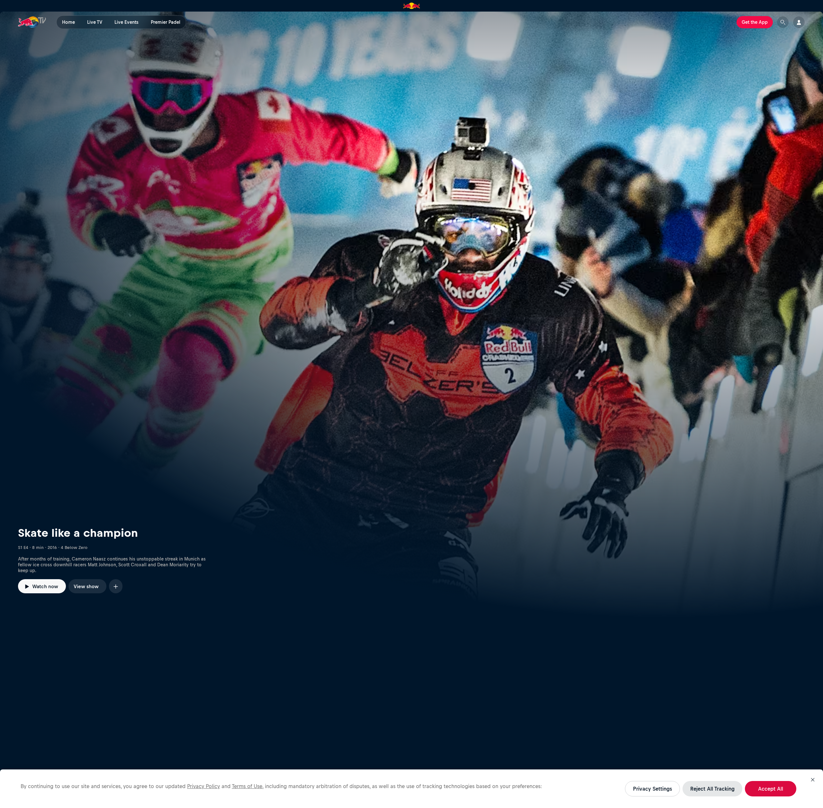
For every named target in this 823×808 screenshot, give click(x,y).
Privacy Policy (203, 786)
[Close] (812, 779)
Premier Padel (165, 22)
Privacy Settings (652, 789)
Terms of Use (247, 786)
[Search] (783, 22)
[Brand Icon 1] (411, 6)
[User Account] (799, 22)
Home (68, 22)
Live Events (126, 22)
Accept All (770, 789)
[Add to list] (115, 586)
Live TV (94, 22)
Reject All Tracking (712, 789)
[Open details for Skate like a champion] (411, 315)
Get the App (755, 22)
